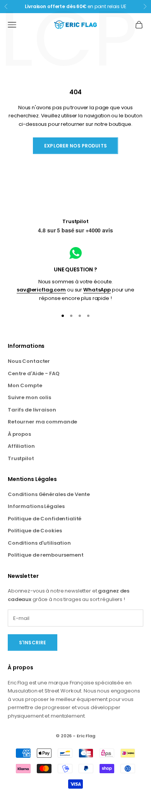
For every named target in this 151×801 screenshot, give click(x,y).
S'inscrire (32, 642)
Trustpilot (75, 221)
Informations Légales (36, 506)
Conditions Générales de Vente (49, 494)
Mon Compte (25, 385)
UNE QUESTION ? (75, 269)
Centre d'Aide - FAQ (34, 373)
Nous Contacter (29, 361)
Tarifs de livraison (32, 409)
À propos (19, 434)
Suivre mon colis (29, 397)
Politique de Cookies (35, 530)
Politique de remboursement (46, 555)
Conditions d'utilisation (39, 543)
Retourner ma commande (42, 421)
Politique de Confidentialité (44, 518)
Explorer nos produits (75, 145)
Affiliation (21, 446)
